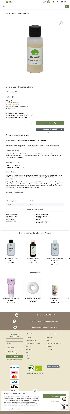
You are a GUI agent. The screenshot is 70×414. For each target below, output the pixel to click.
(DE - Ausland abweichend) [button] (22, 106)
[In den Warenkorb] (7, 19)
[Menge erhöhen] (32, 123)
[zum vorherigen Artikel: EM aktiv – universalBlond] (59, 13)
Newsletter (28, 337)
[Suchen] (67, 6)
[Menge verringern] (7, 123)
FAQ (27, 355)
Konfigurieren (55, 401)
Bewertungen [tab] (42, 140)
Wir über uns (29, 349)
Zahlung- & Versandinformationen (54, 343)
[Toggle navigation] (2, 1)
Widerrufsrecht (50, 346)
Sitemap (28, 359)
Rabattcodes (29, 346)
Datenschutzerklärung (14, 360)
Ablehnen (54, 406)
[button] (54, 2)
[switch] (64, 407)
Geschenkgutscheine (31, 340)
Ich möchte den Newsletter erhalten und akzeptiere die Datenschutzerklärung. (15, 351)
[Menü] (67, 397)
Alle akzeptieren (54, 396)
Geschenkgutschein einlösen (33, 343)
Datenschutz (50, 337)
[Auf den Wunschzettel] (61, 23)
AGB (48, 340)
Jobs (27, 352)
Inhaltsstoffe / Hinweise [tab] (26, 140)
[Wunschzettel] (58, 2)
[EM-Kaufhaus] (11, 2)
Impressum (49, 349)
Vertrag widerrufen (53, 366)
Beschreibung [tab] (11, 140)
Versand (17, 102)
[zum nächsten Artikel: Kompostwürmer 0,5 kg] (62, 13)
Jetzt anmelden (14, 356)
